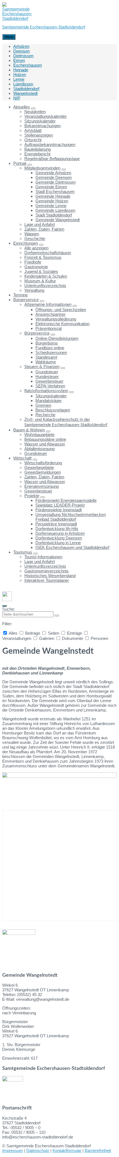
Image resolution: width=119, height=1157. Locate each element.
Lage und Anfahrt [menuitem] (39, 224)
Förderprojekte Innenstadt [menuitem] (58, 509)
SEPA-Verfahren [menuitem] (50, 386)
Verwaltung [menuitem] (34, 290)
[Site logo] (17, 18)
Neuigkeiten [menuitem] (35, 111)
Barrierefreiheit (98, 1150)
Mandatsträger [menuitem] (48, 400)
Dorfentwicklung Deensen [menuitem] (58, 538)
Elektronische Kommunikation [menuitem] (62, 323)
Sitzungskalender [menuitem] (40, 121)
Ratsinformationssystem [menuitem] (46, 391)
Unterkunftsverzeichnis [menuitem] (45, 285)
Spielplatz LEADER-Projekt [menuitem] (60, 505)
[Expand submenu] (33, 108)
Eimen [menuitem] (19, 60)
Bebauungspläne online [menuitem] (45, 439)
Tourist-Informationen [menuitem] (43, 556)
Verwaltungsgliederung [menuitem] (55, 319)
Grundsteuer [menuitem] (46, 371)
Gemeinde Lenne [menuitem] (50, 205)
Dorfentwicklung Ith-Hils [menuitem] (56, 528)
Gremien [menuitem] (43, 405)
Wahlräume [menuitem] (45, 361)
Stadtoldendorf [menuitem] (26, 88)
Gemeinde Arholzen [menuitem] (53, 172)
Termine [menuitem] (20, 295)
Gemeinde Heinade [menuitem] (52, 196)
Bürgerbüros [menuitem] (46, 343)
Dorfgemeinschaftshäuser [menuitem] (47, 252)
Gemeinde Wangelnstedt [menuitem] (57, 219)
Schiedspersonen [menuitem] (51, 352)
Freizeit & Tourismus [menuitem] (42, 257)
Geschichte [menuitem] (34, 238)
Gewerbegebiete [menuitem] (39, 467)
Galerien (46, 638)
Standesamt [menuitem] (46, 357)
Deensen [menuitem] (21, 51)
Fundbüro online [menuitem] (49, 347)
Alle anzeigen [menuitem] (36, 248)
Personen (99, 638)
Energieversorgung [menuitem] (41, 486)
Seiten (53, 633)
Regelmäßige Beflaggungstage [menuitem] (52, 158)
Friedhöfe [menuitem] (32, 262)
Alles (13, 633)
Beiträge (32, 633)
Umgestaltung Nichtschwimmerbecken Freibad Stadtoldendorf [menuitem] (70, 517)
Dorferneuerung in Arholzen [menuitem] (60, 533)
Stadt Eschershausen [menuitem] (54, 191)
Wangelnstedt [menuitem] (25, 93)
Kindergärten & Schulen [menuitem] (45, 276)
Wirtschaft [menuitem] (22, 458)
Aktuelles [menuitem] (21, 107)
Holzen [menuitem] (19, 74)
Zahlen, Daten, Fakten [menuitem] (44, 229)
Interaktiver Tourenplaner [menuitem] (46, 580)
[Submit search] (57, 615)
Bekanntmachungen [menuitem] (42, 125)
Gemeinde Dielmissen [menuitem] (55, 182)
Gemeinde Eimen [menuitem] (51, 186)
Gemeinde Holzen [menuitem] (51, 201)
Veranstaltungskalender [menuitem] (45, 116)
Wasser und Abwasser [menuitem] (44, 444)
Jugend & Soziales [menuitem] (41, 271)
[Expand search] (4, 606)
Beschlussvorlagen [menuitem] (52, 410)
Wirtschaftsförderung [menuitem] (43, 462)
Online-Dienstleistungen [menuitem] (56, 338)
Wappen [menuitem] (31, 233)
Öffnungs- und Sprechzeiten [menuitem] (60, 309)
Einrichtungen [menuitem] (25, 243)
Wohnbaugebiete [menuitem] (39, 434)
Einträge (74, 633)
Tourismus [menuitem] (22, 552)
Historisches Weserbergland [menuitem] (50, 575)
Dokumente (72, 638)
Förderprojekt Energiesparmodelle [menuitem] (66, 500)
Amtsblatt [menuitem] (33, 130)
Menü (8, 37)
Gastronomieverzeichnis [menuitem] (46, 571)
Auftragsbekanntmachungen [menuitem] (49, 144)
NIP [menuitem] (16, 98)
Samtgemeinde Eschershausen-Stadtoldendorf (43, 27)
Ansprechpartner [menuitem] (50, 314)
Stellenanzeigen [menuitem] (38, 135)
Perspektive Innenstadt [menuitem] (56, 524)
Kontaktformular (67, 1150)
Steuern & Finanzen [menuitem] (42, 367)
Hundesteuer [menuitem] (47, 376)
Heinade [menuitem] (20, 69)
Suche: (8, 609)
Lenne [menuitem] (18, 79)
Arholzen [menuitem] (21, 46)
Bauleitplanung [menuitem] (37, 149)
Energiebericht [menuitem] (37, 154)
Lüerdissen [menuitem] (23, 84)
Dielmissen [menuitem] (23, 55)
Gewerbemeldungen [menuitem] (42, 472)
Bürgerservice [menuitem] (26, 299)
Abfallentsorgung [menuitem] (39, 448)
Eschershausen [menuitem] (27, 65)
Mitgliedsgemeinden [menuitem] (42, 168)
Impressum (12, 1150)
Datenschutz (37, 1150)
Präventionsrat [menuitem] (48, 328)
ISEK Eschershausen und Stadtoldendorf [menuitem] (72, 547)
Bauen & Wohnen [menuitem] (29, 430)
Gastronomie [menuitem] (36, 266)
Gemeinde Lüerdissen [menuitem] (55, 210)
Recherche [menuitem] (45, 414)
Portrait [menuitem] (19, 163)
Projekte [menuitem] (31, 495)
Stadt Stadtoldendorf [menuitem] (53, 215)
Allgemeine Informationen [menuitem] (47, 305)
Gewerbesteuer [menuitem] (49, 381)
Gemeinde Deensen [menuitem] (53, 177)
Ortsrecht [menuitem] (33, 139)
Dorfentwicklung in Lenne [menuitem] (58, 542)
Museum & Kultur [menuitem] (40, 280)
